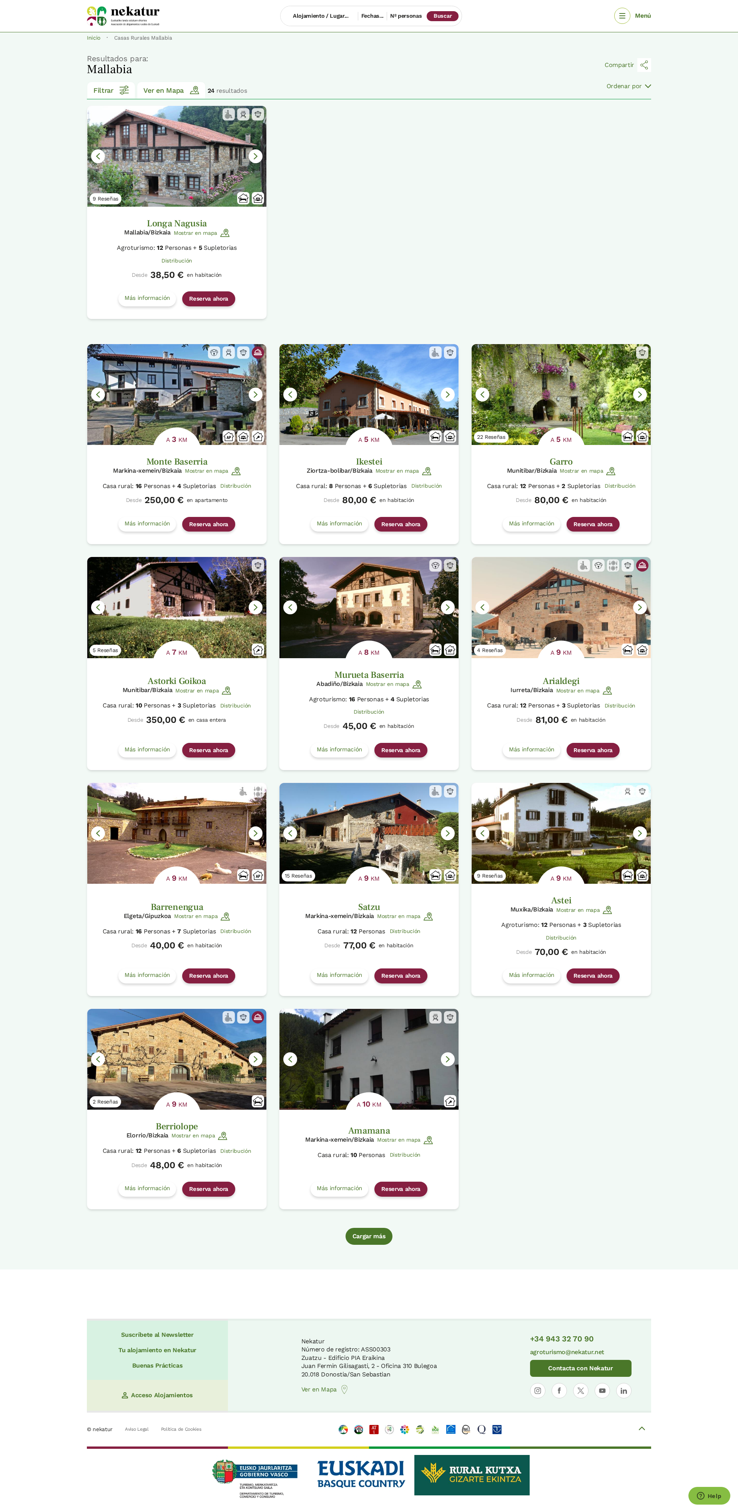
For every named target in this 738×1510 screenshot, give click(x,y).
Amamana (369, 1131)
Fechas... (372, 16)
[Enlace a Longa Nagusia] (176, 156)
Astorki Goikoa (177, 681)
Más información (147, 297)
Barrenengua (177, 907)
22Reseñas (491, 437)
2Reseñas (105, 1102)
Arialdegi (561, 681)
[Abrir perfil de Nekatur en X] (580, 1390)
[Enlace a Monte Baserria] (176, 394)
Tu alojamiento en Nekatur (157, 1350)
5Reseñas (105, 650)
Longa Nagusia (177, 223)
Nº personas (406, 16)
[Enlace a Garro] (561, 394)
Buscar (443, 16)
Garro (561, 462)
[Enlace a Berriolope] (176, 1059)
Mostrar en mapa (195, 233)
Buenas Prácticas (157, 1365)
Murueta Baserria (369, 675)
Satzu (369, 907)
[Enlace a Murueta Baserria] (369, 607)
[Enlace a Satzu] (369, 833)
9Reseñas (105, 199)
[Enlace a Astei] (561, 833)
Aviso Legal (136, 1429)
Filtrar (103, 90)
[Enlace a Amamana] (369, 1059)
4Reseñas (490, 650)
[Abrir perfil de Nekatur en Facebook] (559, 1390)
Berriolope (177, 1126)
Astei (561, 900)
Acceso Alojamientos (162, 1395)
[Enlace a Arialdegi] (561, 607)
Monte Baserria (177, 462)
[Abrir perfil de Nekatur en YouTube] (602, 1390)
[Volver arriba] (642, 1429)
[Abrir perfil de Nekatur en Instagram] (537, 1390)
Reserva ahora (208, 298)
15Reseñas (298, 876)
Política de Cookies (181, 1429)
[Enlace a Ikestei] (369, 394)
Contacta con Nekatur (580, 1368)
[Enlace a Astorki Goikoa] (176, 607)
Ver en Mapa (163, 90)
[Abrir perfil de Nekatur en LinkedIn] (624, 1390)
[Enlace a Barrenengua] (176, 833)
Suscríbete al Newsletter (157, 1334)
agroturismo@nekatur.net (567, 1352)
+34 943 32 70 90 (562, 1338)
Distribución (176, 261)
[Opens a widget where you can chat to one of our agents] (709, 1496)
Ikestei (369, 462)
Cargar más (369, 1236)
